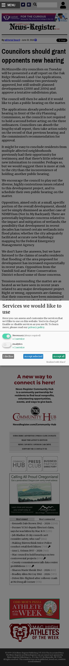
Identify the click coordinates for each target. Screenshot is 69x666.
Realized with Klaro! (55, 362)
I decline (8, 356)
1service (18, 338)
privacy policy (36, 327)
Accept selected (33, 356)
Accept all (58, 356)
